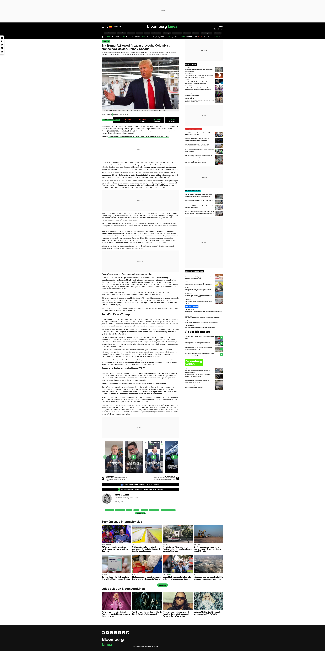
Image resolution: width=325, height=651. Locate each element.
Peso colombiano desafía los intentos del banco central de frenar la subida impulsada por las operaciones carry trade (199, 213)
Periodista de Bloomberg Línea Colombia (126, 498)
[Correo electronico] (116, 502)
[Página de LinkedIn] (119, 632)
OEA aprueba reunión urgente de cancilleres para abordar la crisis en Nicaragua (115, 549)
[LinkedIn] (122, 502)
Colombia (106, 41)
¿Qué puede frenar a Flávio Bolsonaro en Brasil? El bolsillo (200, 327)
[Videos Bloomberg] (204, 332)
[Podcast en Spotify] (127, 632)
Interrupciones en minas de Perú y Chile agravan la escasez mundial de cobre (208, 578)
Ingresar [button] (221, 26)
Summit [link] (139, 33)
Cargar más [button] (162, 585)
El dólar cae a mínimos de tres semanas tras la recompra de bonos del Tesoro (146, 578)
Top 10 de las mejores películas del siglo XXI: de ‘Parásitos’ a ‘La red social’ (147, 613)
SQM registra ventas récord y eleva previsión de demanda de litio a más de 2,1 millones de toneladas (146, 549)
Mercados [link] (131, 33)
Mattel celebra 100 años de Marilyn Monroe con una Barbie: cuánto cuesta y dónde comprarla (116, 614)
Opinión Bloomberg (191, 306)
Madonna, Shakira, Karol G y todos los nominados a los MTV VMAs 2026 (207, 613)
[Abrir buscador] (106, 27)
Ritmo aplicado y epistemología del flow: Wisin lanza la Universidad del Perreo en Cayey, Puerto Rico (176, 614)
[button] (1, 38)
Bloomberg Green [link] (206, 33)
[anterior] (103, 478)
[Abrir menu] (103, 27)
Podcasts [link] (195, 33)
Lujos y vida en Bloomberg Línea (123, 588)
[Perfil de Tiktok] (123, 632)
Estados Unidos (120, 510)
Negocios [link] (186, 33)
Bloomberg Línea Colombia (168, 510)
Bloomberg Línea (154, 510)
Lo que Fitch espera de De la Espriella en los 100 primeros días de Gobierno (177, 578)
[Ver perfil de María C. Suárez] (108, 498)
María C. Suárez (108, 114)
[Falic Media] (213, 29)
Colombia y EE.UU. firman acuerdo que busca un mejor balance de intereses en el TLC (138, 383)
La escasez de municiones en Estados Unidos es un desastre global (202, 317)
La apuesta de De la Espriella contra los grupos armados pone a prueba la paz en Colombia (163, 478)
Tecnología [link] (166, 33)
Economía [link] (217, 33)
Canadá (136, 510)
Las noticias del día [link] (109, 33)
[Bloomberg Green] (204, 362)
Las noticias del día (140, 513)
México (129, 510)
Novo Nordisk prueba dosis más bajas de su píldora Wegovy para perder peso (116, 578)
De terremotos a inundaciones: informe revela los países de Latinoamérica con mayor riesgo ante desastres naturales (198, 370)
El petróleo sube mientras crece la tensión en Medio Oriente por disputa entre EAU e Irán (207, 549)
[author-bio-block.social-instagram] (119, 502)
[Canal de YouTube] (111, 632)
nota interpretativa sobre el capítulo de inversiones (157, 373)
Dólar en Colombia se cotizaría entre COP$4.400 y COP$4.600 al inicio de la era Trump (138, 136)
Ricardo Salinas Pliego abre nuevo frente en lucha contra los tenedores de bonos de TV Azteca (116, 479)
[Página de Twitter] (107, 632)
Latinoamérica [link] (156, 33)
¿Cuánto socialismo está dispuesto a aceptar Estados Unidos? (201, 322)
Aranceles (144, 510)
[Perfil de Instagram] (115, 632)
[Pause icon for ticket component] (103, 37)
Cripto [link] (147, 33)
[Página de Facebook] (103, 632)
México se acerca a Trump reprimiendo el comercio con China (129, 274)
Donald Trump (109, 510)
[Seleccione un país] (119, 27)
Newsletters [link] (121, 33)
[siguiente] (177, 478)
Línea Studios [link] (177, 33)
